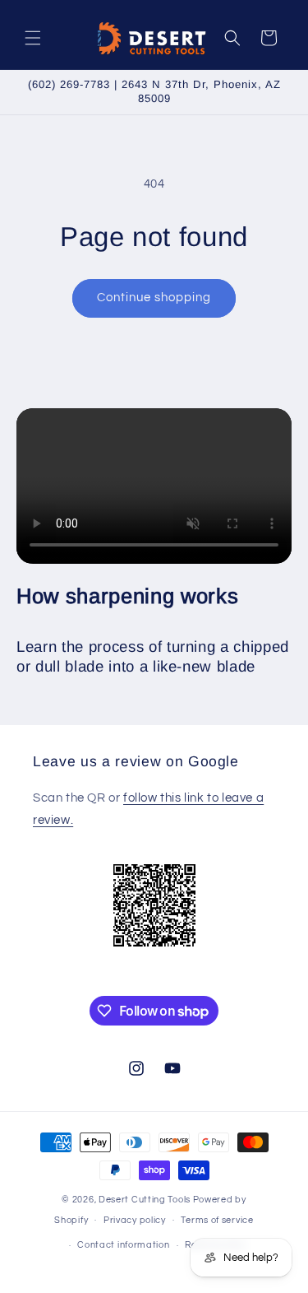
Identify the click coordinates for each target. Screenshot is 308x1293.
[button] (33, 38)
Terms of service (217, 1220)
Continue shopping (154, 297)
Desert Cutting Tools (145, 1199)
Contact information (123, 1244)
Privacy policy (134, 1220)
